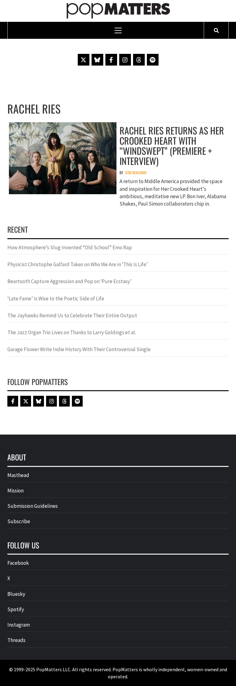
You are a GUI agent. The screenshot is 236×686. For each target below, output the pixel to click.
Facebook (18, 563)
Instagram (18, 624)
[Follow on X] (83, 60)
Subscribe (18, 521)
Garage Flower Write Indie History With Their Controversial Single (79, 349)
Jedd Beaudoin (135, 172)
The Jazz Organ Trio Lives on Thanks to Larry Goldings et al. (71, 332)
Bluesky (16, 594)
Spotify (15, 609)
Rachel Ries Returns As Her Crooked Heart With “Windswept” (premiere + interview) (172, 145)
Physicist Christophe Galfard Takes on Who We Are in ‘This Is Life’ (77, 264)
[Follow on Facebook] (111, 60)
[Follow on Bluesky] (97, 60)
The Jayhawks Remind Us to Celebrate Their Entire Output (72, 315)
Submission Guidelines (32, 506)
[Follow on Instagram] (125, 60)
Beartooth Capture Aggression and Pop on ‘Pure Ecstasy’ (69, 281)
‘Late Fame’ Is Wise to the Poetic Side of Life (55, 298)
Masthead (18, 475)
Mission (15, 490)
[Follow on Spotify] (153, 60)
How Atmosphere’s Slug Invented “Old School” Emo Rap (70, 247)
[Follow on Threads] (139, 60)
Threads (16, 640)
